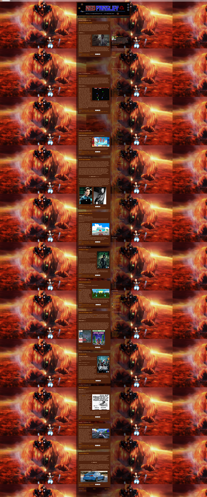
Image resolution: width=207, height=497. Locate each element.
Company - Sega (83, 243)
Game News (83, 446)
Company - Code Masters (115, 72)
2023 (113, 241)
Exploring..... (113, 88)
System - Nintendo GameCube (116, 207)
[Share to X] (97, 54)
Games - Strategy (114, 148)
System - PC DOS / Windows (116, 214)
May (114, 276)
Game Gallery (114, 98)
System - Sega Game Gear (116, 216)
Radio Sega (113, 327)
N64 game (83, 395)
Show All (127, 309)
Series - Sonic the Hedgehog (116, 171)
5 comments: (92, 484)
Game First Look (114, 97)
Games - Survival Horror (115, 149)
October (115, 270)
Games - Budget (114, 111)
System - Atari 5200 (115, 181)
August (115, 272)
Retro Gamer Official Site (115, 329)
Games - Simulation (115, 145)
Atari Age (113, 313)
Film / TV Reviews (83, 276)
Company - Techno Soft (115, 85)
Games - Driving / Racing (94, 243)
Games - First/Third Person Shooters (117, 118)
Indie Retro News (115, 292)
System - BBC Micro (115, 187)
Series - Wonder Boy (115, 174)
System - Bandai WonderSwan (116, 186)
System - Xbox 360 (114, 231)
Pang (83, 139)
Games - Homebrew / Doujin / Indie (98, 446)
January (115, 281)
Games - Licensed (114, 122)
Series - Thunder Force (115, 173)
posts (88, 230)
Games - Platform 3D (115, 132)
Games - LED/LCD (114, 121)
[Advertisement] (94, 65)
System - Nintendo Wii (115, 213)
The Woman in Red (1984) (116, 304)
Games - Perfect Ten (102, 243)
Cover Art (95, 315)
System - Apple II (114, 178)
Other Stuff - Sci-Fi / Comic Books (91, 276)
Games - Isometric (114, 120)
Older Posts (107, 488)
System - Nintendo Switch (115, 212)
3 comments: (92, 110)
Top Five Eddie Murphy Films (85, 22)
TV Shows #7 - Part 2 (83, 249)
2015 (113, 251)
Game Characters (114, 95)
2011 (113, 286)
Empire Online (114, 318)
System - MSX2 (114, 197)
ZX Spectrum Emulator (115, 336)
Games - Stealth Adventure (116, 147)
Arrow (83, 269)
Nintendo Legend (114, 323)
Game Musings (114, 102)
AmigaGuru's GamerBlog (117, 295)
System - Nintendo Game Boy (116, 205)
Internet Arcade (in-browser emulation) (117, 320)
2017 (113, 249)
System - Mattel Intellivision (116, 194)
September (115, 271)
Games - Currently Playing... (116, 113)
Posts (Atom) (84, 490)
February (115, 280)
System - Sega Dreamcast (115, 215)
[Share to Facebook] (98, 54)
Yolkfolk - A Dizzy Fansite (115, 335)
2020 (113, 245)
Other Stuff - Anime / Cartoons (116, 153)
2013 (113, 284)
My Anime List (114, 322)
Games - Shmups (98, 111)
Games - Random (114, 137)
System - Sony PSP (115, 229)
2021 (113, 244)
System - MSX (103, 111)
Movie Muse (113, 321)
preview (80, 290)
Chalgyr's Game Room (116, 299)
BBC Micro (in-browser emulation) (117, 314)
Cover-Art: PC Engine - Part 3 (85, 312)
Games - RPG (114, 139)
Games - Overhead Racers (98, 418)
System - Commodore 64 (115, 189)
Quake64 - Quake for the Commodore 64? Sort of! (119, 293)
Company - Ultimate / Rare (116, 87)
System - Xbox (114, 230)
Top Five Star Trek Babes (84, 159)
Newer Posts (81, 488)
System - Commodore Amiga (116, 190)
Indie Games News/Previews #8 (86, 133)
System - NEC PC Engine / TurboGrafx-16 (97, 348)
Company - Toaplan (115, 86)
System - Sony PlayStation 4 (116, 228)
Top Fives (88, 55)
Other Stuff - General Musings (116, 161)
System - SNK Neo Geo (115, 224)
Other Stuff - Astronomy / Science (116, 154)
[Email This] (95, 54)
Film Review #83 (82, 354)
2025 (113, 239)
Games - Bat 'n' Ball (115, 110)
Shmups (113, 330)
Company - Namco (114, 78)
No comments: (92, 304)
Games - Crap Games (115, 112)
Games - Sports (114, 146)
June (114, 275)
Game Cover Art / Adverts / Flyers (86, 348)
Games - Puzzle (114, 136)
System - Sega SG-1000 (115, 222)
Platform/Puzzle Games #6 (85, 282)
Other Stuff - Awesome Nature (116, 155)
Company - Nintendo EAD (85, 418)
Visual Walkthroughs (115, 331)
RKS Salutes (107, 243)
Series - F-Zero (114, 169)
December (115, 252)
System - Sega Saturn (115, 221)
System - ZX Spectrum (115, 232)
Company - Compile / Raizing (85, 111)
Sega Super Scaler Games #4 (85, 213)
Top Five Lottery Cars (84, 453)
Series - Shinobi (114, 170)
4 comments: (92, 206)
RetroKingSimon (120, 36)
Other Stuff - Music (114, 162)
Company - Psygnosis (115, 80)
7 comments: (92, 241)
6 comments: (92, 347)
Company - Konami (115, 77)
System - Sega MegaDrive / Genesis (117, 220)
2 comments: (92, 54)
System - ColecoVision (115, 188)
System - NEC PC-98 (115, 204)
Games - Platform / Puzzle (115, 131)
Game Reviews (88, 243)
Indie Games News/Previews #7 (86, 424)
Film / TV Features (83, 55)
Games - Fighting (114, 115)
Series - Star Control (115, 172)
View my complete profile (115, 44)
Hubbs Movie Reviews (116, 303)
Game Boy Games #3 (83, 387)
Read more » (81, 52)
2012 (113, 285)
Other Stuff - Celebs (115, 157)
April (114, 277)
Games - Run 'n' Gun (115, 140)
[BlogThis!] (96, 54)
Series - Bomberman (115, 165)
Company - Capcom (115, 71)
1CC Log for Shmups (116, 306)
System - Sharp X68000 (115, 223)
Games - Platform (114, 129)
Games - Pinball (114, 128)
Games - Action (114, 106)
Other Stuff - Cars (83, 485)
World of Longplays (115, 332)
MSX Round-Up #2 (83, 75)
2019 (113, 246)
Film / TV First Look (114, 90)
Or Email (113, 54)
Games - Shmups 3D (115, 144)
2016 (113, 250)
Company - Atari (114, 70)
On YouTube (114, 53)
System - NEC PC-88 (115, 203)
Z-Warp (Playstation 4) (116, 307)
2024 (113, 240)
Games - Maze (114, 123)
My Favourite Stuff (114, 152)
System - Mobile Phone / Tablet (116, 195)
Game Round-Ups (92, 111)
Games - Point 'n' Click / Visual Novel (117, 135)
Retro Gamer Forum (115, 328)
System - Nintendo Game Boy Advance (117, 206)
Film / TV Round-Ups (115, 94)
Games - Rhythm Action (115, 138)
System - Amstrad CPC (115, 177)
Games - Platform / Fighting (116, 130)
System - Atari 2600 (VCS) (115, 180)
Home (94, 488)
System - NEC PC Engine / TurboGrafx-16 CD (118, 199)
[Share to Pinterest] (99, 54)
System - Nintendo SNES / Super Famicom (118, 211)
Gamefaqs (113, 319)
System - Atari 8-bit (114, 182)
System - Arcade (81, 244)
